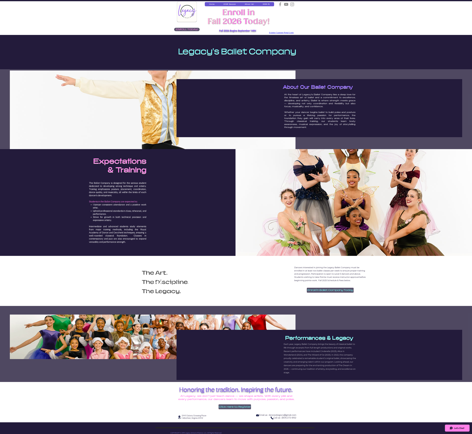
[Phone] (272, 418)
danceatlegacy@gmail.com (282, 415)
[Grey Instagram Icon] (292, 4)
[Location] (179, 417)
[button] (229, 4)
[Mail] (257, 415)
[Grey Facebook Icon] (280, 4)
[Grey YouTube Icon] (286, 4)
